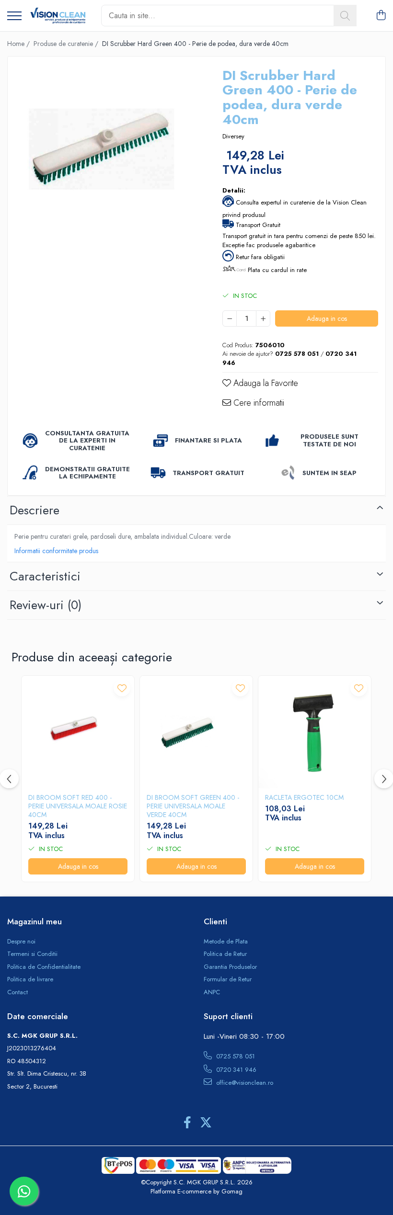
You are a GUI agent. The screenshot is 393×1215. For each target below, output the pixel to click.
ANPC (212, 992)
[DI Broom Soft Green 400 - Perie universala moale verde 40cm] (196, 732)
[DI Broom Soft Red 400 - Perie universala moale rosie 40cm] (78, 732)
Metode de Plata (226, 941)
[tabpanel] (106, 155)
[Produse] (14, 16)
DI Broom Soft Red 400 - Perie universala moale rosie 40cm (77, 806)
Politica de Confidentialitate (44, 967)
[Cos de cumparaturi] (381, 16)
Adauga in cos (327, 318)
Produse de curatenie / (67, 43)
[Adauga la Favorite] (122, 688)
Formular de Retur (228, 979)
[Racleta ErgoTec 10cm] (314, 732)
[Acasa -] (58, 15)
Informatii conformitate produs (56, 550)
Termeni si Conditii (32, 954)
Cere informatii (257, 403)
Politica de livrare (30, 979)
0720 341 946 (235, 1069)
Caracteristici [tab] (45, 576)
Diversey (233, 136)
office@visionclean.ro (243, 1082)
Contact (17, 992)
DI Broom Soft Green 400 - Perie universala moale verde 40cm (193, 806)
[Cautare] (345, 15)
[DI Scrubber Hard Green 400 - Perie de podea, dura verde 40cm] (106, 155)
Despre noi (21, 941)
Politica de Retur (225, 954)
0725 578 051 (234, 1056)
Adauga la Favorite (264, 383)
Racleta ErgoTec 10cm (304, 797)
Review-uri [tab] (45, 605)
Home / (19, 43)
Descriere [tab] (34, 510)
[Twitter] (205, 1123)
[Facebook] (187, 1123)
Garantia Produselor (230, 967)
